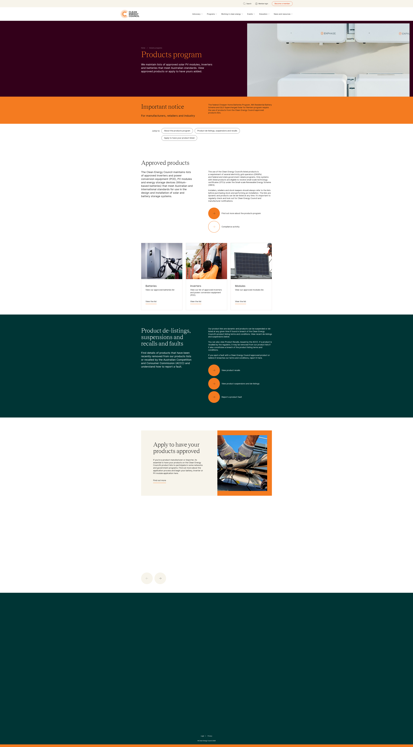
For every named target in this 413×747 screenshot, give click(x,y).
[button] (160, 578)
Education (263, 14)
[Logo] (206, 619)
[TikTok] (215, 630)
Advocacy (196, 14)
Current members (148, 659)
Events (250, 14)
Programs (211, 14)
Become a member (282, 3)
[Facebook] (196, 630)
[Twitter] (207, 630)
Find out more (159, 480)
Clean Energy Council (205, 741)
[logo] (129, 14)
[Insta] (200, 630)
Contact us (145, 649)
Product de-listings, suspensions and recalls (217, 131)
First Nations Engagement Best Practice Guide (170, 667)
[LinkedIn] (204, 630)
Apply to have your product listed (179, 138)
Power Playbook (169, 652)
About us (144, 654)
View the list (151, 301)
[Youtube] (211, 630)
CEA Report (168, 646)
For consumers (191, 657)
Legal (202, 736)
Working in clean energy (231, 14)
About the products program (177, 131)
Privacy (210, 736)
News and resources (282, 14)
